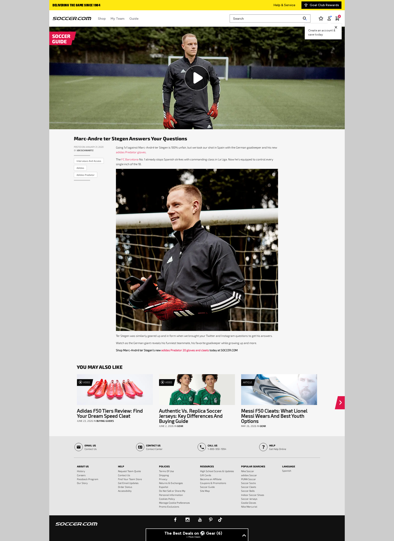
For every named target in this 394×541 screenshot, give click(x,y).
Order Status (125, 486)
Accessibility (125, 490)
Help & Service (284, 5)
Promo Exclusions (169, 506)
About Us (83, 466)
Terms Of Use (166, 471)
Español (163, 486)
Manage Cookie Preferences (174, 502)
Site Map (205, 490)
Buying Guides (105, 420)
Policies (164, 466)
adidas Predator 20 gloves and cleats (185, 350)
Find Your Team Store (130, 479)
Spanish (286, 470)
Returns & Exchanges (171, 483)
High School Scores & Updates (217, 471)
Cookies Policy (167, 498)
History (81, 471)
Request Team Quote (129, 471)
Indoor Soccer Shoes (252, 494)
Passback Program (87, 479)
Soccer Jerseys (249, 498)
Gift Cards (205, 475)
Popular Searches (253, 466)
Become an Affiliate (210, 479)
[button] (341, 402)
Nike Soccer (247, 471)
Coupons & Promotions (213, 483)
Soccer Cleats (248, 486)
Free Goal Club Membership (74, 5)
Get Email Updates (128, 483)
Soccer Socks (248, 483)
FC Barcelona (130, 159)
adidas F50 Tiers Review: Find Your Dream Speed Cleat (110, 413)
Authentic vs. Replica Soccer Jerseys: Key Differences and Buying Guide (191, 416)
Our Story (82, 483)
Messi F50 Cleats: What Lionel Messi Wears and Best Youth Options (274, 416)
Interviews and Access (89, 160)
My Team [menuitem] (117, 19)
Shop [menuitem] (102, 19)
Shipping (164, 475)
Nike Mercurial (249, 506)
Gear (180, 425)
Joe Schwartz (85, 150)
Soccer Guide (207, 486)
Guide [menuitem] (134, 19)
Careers (81, 475)
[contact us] (76, 526)
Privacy (163, 479)
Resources (207, 466)
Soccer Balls (248, 490)
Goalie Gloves (248, 502)
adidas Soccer (249, 475)
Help (121, 466)
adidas (80, 167)
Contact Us (124, 475)
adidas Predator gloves (131, 152)
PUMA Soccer (248, 479)
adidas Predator (86, 174)
